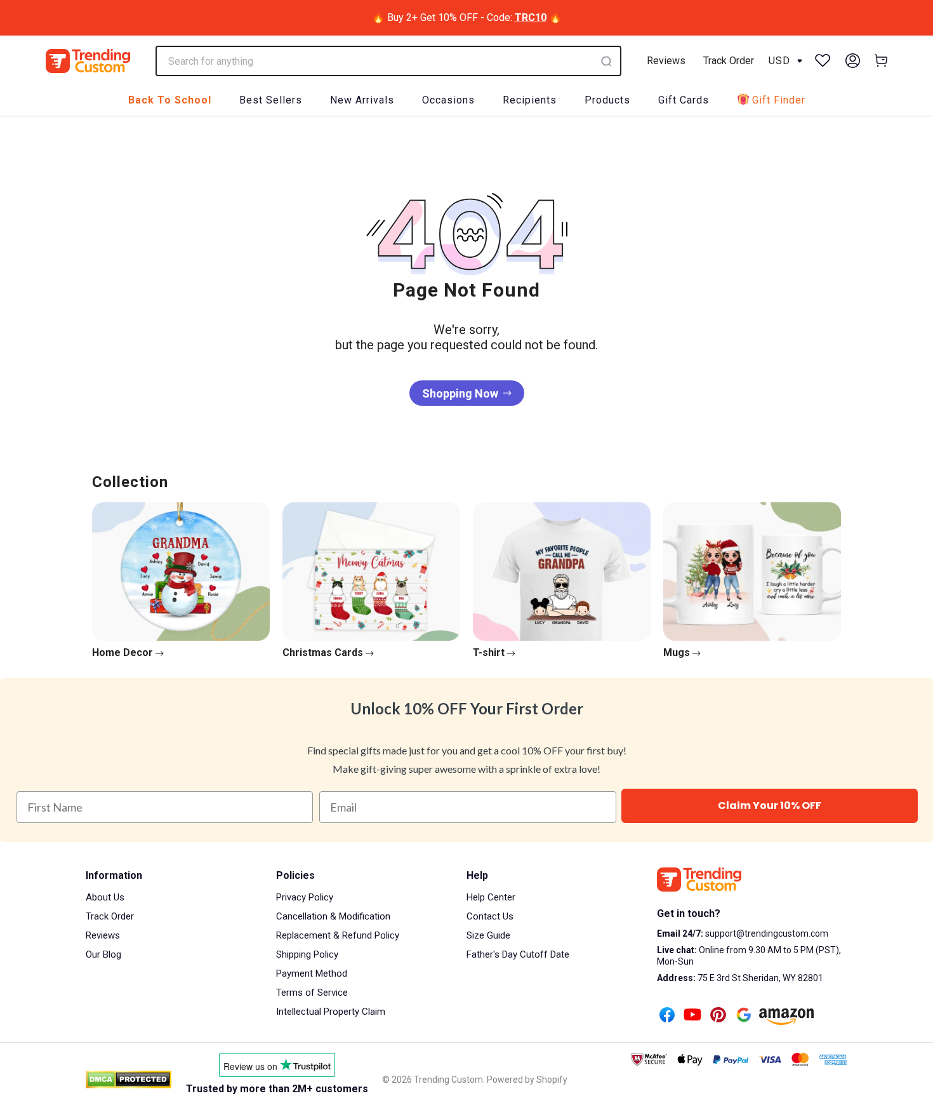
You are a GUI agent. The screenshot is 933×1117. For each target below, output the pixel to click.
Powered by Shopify (527, 1079)
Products (607, 100)
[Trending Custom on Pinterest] (718, 1016)
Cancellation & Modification (333, 916)
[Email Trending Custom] (744, 1016)
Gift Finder (778, 100)
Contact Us (489, 916)
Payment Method (311, 973)
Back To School (169, 100)
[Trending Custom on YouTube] (692, 1016)
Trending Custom (448, 1079)
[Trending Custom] (88, 61)
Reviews (666, 61)
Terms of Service (312, 992)
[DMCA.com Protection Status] (128, 1079)
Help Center (490, 897)
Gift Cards (683, 100)
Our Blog (103, 954)
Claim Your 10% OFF (769, 805)
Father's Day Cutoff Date (517, 954)
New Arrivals (362, 100)
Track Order (728, 61)
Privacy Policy (304, 897)
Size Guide (488, 935)
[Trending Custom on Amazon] (786, 1017)
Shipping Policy (307, 954)
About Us (105, 897)
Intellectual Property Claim (330, 1011)
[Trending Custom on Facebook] (667, 1016)
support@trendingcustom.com (765, 933)
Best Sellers (270, 100)
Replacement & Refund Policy (337, 935)
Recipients (530, 100)
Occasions (448, 100)
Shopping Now (460, 393)
